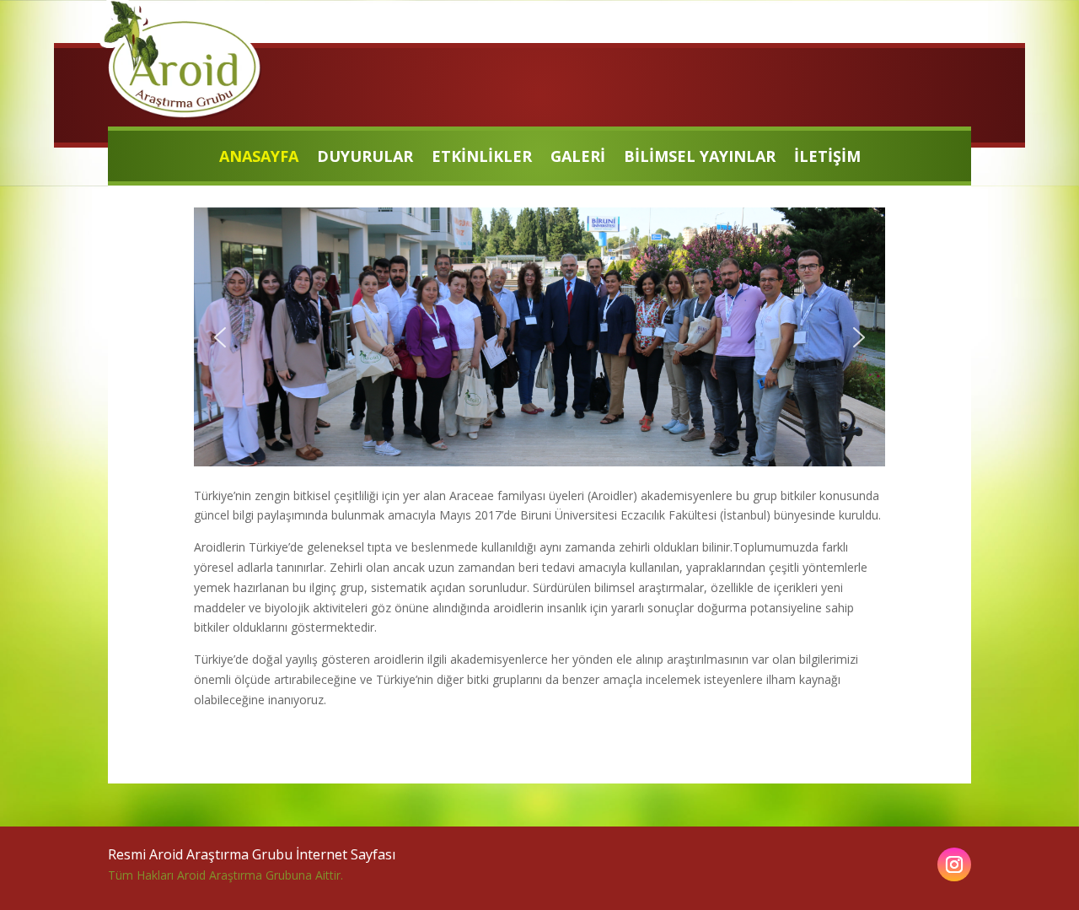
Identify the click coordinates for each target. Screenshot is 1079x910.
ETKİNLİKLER (482, 158)
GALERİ (577, 158)
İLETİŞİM (827, 158)
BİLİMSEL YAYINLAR (700, 158)
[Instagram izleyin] (954, 864)
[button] (220, 337)
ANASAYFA (258, 158)
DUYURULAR (365, 158)
